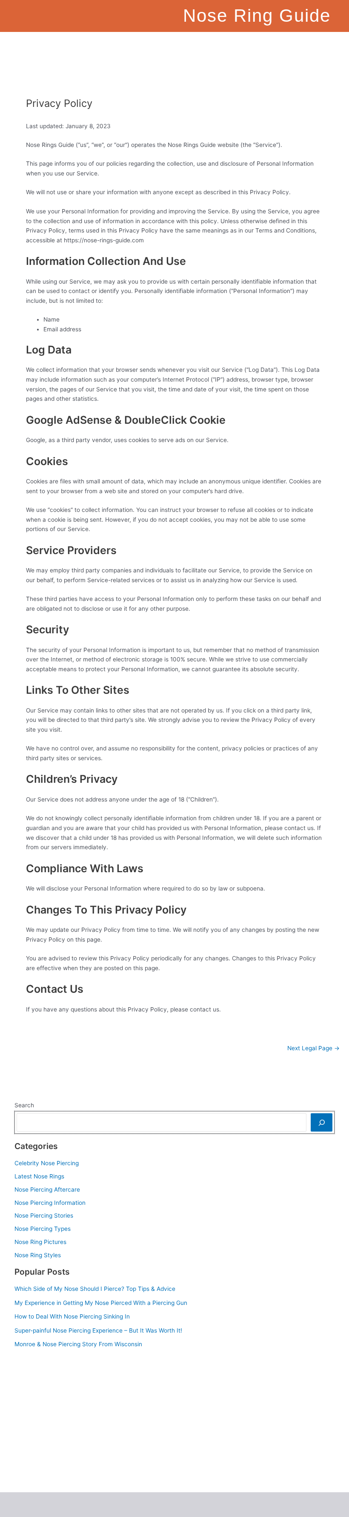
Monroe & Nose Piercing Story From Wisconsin (78, 1344)
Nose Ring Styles (37, 1255)
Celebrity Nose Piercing (46, 1163)
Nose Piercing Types (42, 1228)
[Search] (321, 1122)
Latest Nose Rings (39, 1176)
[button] (199, 44)
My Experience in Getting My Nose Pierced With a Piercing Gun (100, 1302)
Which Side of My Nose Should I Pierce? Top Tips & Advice (94, 1288)
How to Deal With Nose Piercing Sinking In (72, 1316)
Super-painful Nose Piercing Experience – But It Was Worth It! (98, 1330)
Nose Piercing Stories (43, 1215)
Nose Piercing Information (50, 1202)
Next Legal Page (313, 1049)
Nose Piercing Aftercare (47, 1189)
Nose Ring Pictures (40, 1241)
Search (24, 1105)
